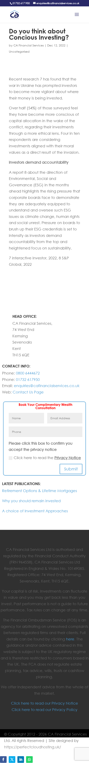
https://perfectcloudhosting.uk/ (32, 747)
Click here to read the (47, 457)
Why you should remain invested (31, 500)
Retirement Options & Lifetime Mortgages (39, 490)
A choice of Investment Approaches (35, 511)
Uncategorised (19, 51)
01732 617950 (28, 379)
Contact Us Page (28, 392)
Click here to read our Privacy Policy (44, 709)
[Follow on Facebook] (3, 759)
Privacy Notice (67, 457)
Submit (71, 469)
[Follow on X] (12, 759)
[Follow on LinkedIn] (20, 759)
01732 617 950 (21, 3)
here (70, 639)
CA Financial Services (28, 45)
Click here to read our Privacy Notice (44, 703)
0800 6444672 (28, 373)
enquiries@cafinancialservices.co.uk (46, 385)
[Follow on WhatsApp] (29, 759)
